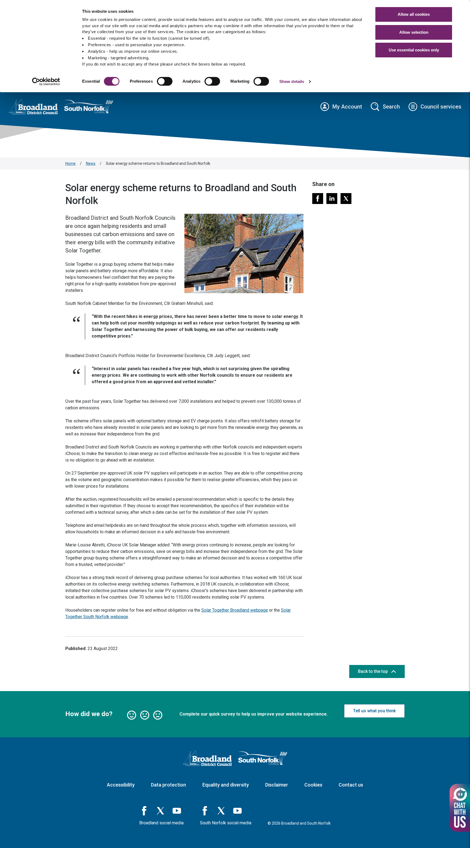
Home (70, 163)
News (90, 163)
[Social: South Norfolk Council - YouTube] (237, 811)
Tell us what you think (374, 710)
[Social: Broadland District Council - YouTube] (177, 811)
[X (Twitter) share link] (346, 198)
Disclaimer (276, 785)
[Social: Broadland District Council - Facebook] (144, 811)
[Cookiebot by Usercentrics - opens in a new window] (46, 82)
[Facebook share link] (317, 198)
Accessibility (121, 785)
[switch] (164, 81)
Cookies (313, 785)
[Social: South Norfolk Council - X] (221, 811)
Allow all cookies (414, 14)
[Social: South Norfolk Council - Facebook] (205, 811)
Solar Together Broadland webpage (234, 610)
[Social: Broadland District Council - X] (160, 811)
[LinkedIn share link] (331, 198)
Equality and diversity (225, 785)
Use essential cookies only (414, 50)
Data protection (168, 785)
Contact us (351, 785)
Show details (291, 81)
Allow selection (413, 32)
